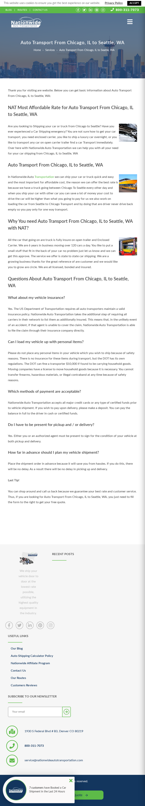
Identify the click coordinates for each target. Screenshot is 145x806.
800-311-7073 (127, 10)
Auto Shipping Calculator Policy (32, 655)
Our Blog (17, 648)
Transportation (44, 176)
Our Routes (18, 678)
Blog (8, 10)
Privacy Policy (114, 3)
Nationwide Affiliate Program (30, 663)
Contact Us (40, 10)
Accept (134, 3)
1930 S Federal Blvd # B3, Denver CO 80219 (54, 731)
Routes (22, 10)
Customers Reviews (24, 685)
